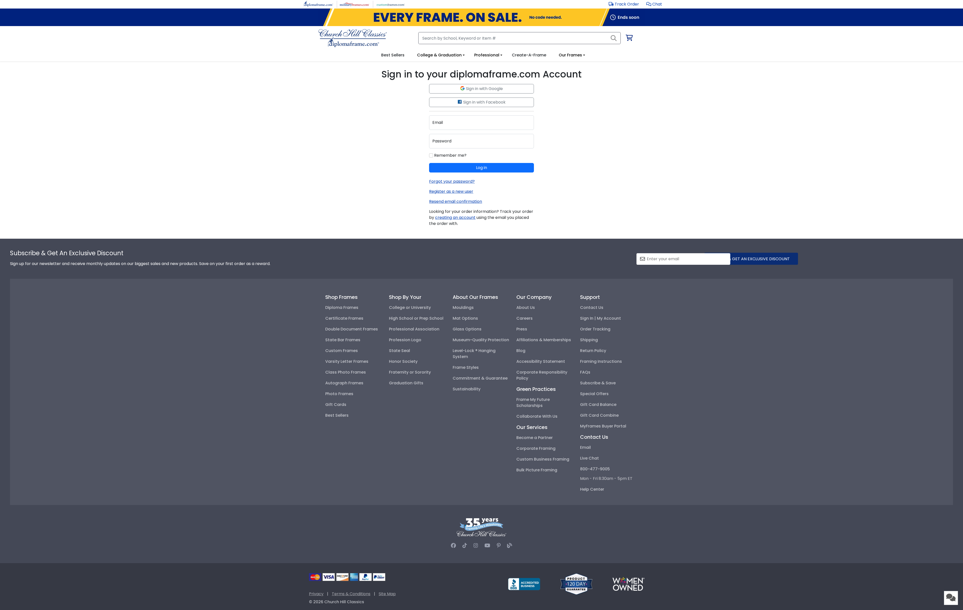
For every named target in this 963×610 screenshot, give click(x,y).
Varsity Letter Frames (346, 361)
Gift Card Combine (599, 415)
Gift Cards (335, 404)
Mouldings (463, 307)
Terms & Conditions (351, 594)
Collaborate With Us (536, 416)
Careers (524, 318)
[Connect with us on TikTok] (464, 545)
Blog (520, 351)
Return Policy (593, 351)
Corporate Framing (535, 448)
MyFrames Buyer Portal (603, 426)
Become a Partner (534, 438)
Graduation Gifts (406, 383)
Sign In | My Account (600, 318)
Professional (486, 55)
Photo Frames (339, 394)
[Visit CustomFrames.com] (390, 4)
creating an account (455, 217)
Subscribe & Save (598, 383)
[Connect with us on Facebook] (453, 545)
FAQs (585, 372)
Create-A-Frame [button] (529, 55)
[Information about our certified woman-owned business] (628, 584)
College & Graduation (439, 55)
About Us (525, 307)
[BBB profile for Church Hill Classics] (524, 584)
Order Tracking (595, 329)
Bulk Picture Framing (536, 470)
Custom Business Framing (542, 459)
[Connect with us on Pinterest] (499, 545)
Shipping (589, 340)
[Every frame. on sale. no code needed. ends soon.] (481, 17)
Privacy (316, 594)
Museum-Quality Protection (481, 340)
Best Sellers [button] (393, 55)
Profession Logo (405, 340)
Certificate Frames (344, 318)
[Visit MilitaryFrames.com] (354, 4)
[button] (654, 4)
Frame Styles (466, 367)
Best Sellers (337, 415)
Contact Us (591, 307)
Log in (481, 167)
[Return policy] (576, 584)
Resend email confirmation (455, 201)
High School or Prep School (416, 318)
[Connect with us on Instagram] (475, 545)
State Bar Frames (342, 340)
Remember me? (449, 155)
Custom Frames (341, 351)
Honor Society (403, 361)
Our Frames (570, 55)
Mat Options (465, 318)
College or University (410, 307)
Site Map (387, 594)
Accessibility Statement (540, 361)
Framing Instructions (601, 361)
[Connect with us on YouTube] (487, 545)
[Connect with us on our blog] (509, 545)
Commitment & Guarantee (480, 378)
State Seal (399, 351)
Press (521, 329)
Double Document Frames (351, 329)
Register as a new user (451, 191)
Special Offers (594, 394)
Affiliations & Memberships (543, 340)
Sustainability (466, 389)
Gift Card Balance (598, 404)
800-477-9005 (595, 469)
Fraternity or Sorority (410, 372)
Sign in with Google (484, 89)
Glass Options (467, 329)
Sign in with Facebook (484, 102)
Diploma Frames (341, 307)
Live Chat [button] (589, 458)
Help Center (592, 489)
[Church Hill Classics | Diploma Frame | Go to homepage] (352, 38)
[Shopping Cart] (629, 39)
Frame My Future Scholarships (533, 402)
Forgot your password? (452, 181)
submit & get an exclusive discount (751, 259)
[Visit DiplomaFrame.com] (318, 4)
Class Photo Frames (345, 372)
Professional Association (414, 329)
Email (585, 447)
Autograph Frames (344, 383)
